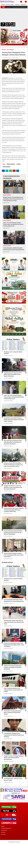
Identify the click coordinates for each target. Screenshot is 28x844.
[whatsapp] (10, 171)
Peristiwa (17, 4)
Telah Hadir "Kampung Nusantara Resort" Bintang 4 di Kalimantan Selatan (12, 712)
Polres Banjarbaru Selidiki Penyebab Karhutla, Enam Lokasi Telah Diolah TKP (13, 248)
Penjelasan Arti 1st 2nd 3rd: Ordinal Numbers (13, 352)
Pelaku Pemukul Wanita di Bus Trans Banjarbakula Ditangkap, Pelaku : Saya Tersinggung (14, 644)
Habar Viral (23, 4)
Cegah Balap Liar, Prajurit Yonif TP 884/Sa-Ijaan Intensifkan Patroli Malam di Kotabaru (13, 374)
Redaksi (3, 826)
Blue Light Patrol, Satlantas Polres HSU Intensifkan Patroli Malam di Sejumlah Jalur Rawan (13, 442)
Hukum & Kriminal (10, 4)
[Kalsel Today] (7, 2)
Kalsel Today (17, 841)
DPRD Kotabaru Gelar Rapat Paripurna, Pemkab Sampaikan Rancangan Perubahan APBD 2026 (14, 510)
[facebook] (3, 171)
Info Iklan (3, 832)
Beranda (3, 49)
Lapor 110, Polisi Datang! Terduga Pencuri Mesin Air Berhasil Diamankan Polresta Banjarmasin (13, 224)
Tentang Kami (4, 830)
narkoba (19, 164)
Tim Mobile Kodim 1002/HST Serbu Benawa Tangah (13, 779)
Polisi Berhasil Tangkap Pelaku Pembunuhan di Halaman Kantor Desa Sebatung (14, 735)
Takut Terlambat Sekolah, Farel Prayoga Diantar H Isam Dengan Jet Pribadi (13, 690)
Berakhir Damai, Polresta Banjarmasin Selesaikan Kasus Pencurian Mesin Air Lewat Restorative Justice (13, 199)
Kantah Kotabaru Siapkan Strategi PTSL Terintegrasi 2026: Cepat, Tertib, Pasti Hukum (14, 555)
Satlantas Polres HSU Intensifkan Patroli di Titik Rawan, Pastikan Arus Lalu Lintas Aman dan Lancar (13, 464)
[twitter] (6, 171)
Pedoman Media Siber (6, 828)
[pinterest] (14, 171)
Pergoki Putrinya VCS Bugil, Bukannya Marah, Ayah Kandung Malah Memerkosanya (14, 757)
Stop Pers (3, 834)
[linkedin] (17, 171)
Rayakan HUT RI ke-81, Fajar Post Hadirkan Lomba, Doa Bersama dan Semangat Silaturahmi (13, 487)
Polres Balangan (10, 49)
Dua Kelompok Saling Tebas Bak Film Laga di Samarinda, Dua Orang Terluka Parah (14, 622)
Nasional (3, 4)
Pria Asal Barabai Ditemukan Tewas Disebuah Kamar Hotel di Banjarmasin (14, 600)
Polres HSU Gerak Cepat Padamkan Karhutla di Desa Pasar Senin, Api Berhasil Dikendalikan (13, 532)
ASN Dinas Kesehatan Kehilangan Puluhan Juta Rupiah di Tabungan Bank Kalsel (12, 667)
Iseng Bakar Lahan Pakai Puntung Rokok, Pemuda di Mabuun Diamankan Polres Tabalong (14, 419)
